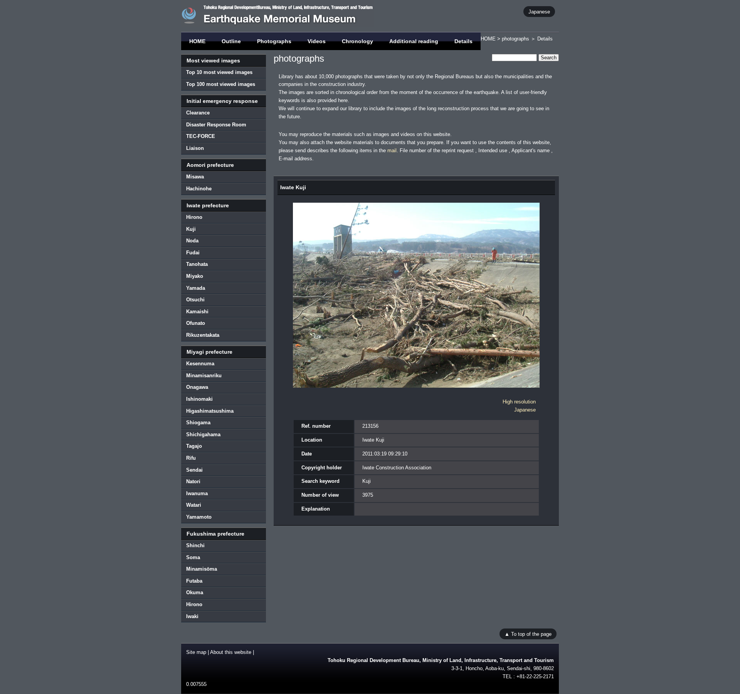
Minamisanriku (204, 375)
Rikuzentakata (202, 335)
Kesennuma (200, 363)
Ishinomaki (199, 399)
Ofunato (195, 323)
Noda (192, 241)
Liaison (195, 148)
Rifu (191, 458)
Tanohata (197, 264)
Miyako (194, 276)
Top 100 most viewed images (220, 84)
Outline (231, 41)
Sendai (194, 470)
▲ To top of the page (528, 634)
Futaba (194, 581)
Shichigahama (203, 434)
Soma (193, 557)
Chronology (357, 41)
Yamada (195, 288)
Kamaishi (197, 311)
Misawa (195, 177)
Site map (196, 652)
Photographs (274, 41)
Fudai (193, 252)
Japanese (539, 11)
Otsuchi (195, 299)
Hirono (194, 217)
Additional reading (413, 41)
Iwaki (192, 616)
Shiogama (198, 422)
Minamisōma (201, 569)
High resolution (519, 402)
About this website (230, 652)
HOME (197, 41)
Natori (193, 481)
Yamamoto (199, 517)
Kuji (191, 229)
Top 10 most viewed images (219, 72)
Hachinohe (199, 189)
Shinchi (195, 545)
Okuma (194, 592)
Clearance (198, 113)
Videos (317, 41)
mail (392, 150)
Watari (193, 505)
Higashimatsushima (210, 411)
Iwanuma (197, 493)
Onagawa (197, 387)
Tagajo (194, 446)
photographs (515, 39)
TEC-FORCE (200, 136)
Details (463, 41)
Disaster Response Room (216, 125)
